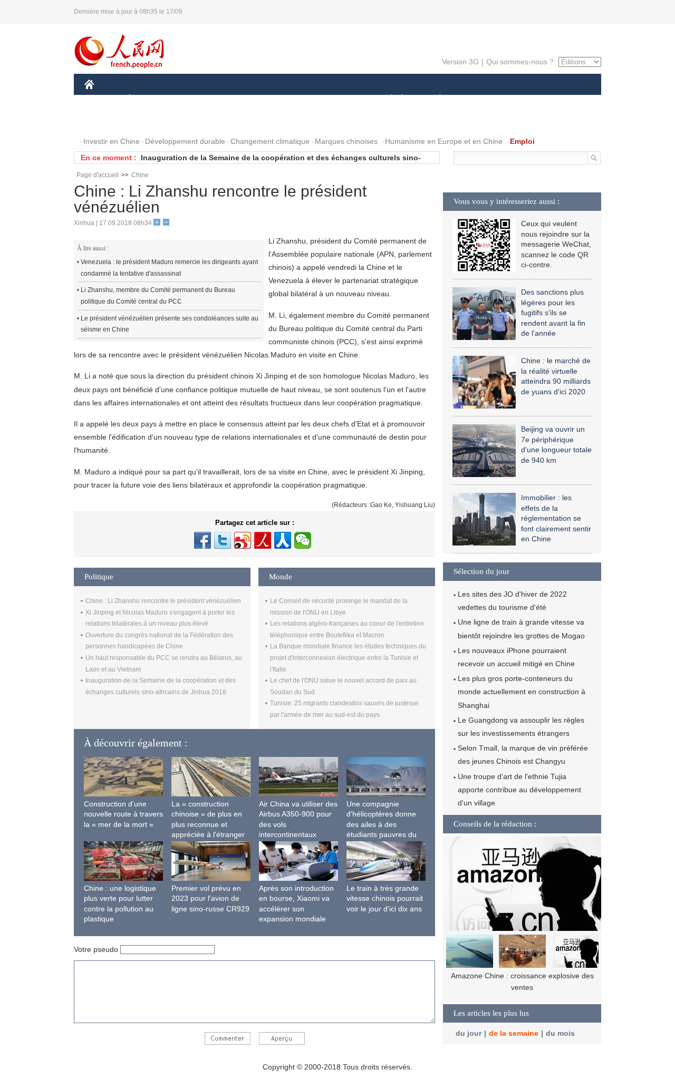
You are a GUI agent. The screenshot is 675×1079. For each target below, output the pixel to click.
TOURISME (523, 99)
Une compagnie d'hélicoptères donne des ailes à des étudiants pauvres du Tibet (381, 824)
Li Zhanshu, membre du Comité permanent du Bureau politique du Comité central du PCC (158, 295)
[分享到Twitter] (222, 540)
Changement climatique (270, 141)
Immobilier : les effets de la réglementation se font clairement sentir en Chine (556, 518)
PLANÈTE (434, 99)
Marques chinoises (346, 141)
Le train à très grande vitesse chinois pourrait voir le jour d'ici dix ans (384, 898)
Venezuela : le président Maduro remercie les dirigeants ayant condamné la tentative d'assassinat (169, 267)
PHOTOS (106, 120)
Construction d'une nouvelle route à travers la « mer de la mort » (123, 814)
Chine (140, 175)
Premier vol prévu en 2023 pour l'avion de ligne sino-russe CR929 (210, 898)
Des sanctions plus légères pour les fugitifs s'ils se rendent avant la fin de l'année (553, 312)
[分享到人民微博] (262, 540)
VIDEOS (150, 120)
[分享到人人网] (282, 540)
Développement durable (185, 141)
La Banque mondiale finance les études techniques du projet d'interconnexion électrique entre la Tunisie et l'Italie (348, 658)
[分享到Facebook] (202, 540)
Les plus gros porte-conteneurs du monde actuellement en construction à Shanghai (521, 691)
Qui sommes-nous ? (520, 61)
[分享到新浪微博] (242, 540)
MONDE (198, 99)
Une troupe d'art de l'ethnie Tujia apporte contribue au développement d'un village (519, 789)
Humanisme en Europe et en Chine (444, 141)
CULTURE (339, 99)
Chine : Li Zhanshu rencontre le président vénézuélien (163, 601)
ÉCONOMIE (149, 99)
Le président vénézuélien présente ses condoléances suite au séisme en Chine (169, 324)
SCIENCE (290, 99)
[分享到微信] (302, 540)
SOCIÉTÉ (386, 99)
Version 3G (460, 61)
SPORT (477, 99)
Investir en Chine (111, 141)
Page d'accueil (97, 175)
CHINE (103, 99)
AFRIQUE (243, 99)
